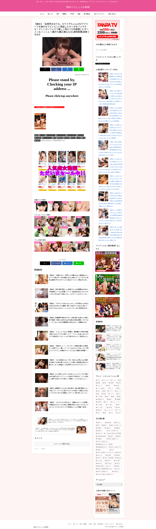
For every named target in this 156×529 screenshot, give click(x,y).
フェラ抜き (38, 137)
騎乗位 (85, 524)
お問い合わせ (119, 524)
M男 (37, 135)
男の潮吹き (100, 524)
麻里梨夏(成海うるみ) (59, 140)
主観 (55, 137)
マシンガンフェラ (47, 137)
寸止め (78, 137)
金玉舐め (38, 140)
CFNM (90, 524)
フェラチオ (80, 135)
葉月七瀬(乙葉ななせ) (47, 140)
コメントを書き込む (62, 444)
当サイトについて (109, 524)
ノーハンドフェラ (61, 135)
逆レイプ (75, 524)
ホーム (70, 524)
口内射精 (67, 137)
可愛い (73, 137)
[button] (120, 50)
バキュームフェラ (72, 135)
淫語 (84, 137)
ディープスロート (51, 135)
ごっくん (42, 135)
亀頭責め (61, 137)
